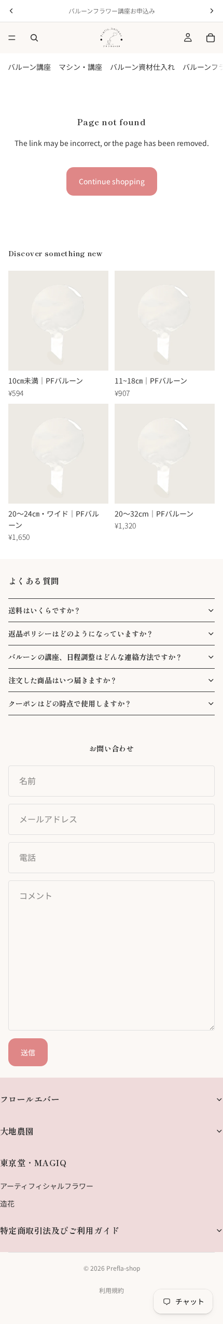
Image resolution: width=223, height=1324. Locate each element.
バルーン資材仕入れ (142, 67)
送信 (28, 1052)
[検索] (34, 37)
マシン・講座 (80, 67)
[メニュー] (12, 38)
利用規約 (111, 1290)
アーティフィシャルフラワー (46, 1186)
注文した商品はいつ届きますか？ (62, 680)
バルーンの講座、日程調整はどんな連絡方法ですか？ (95, 657)
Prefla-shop (123, 1267)
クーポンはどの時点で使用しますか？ (70, 703)
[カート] (210, 37)
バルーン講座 (29, 67)
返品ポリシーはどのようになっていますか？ (81, 633)
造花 (7, 1203)
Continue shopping (112, 181)
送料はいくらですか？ (44, 610)
